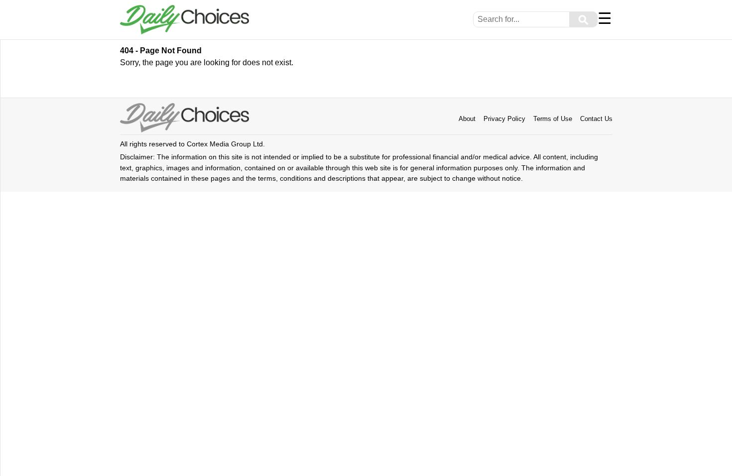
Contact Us (596, 118)
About (467, 118)
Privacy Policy (504, 118)
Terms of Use (552, 118)
